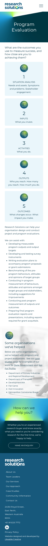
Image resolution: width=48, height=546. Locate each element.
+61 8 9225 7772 (12, 522)
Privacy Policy (12, 532)
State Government (23, 365)
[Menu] (41, 6)
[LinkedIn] (7, 527)
